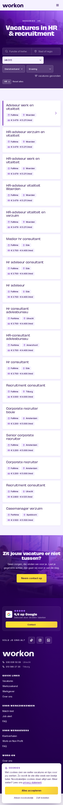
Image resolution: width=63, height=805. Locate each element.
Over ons (7, 696)
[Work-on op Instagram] (40, 640)
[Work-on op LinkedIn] (48, 640)
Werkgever (8, 691)
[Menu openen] (58, 5)
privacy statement (32, 782)
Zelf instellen (42, 798)
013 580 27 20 (18, 666)
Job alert (7, 716)
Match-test (8, 711)
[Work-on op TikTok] (31, 640)
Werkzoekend (10, 686)
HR (7, 82)
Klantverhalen (9, 736)
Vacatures (7, 681)
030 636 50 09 (18, 662)
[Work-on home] (12, 5)
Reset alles (18, 81)
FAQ (4, 721)
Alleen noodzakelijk (23, 798)
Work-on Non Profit (12, 741)
